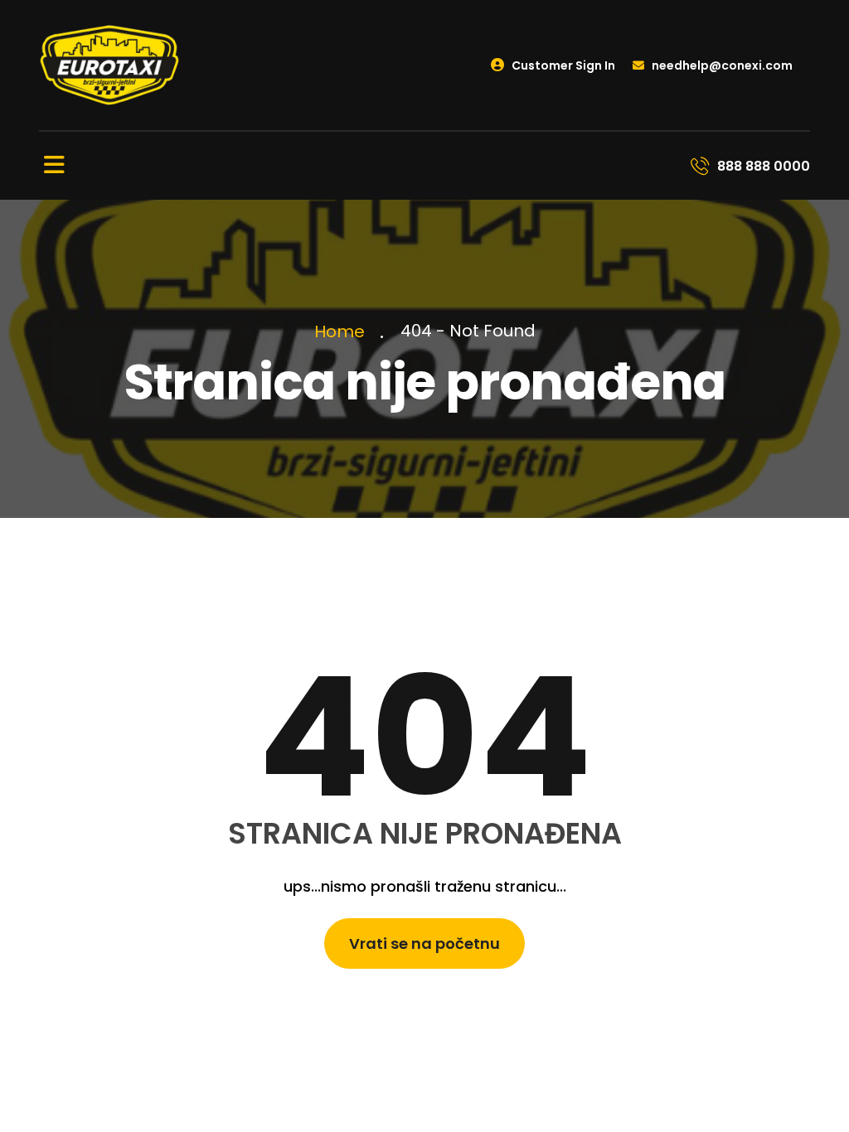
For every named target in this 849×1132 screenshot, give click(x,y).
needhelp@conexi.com (721, 65)
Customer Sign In (562, 65)
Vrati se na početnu (424, 943)
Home (343, 331)
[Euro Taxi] (109, 64)
